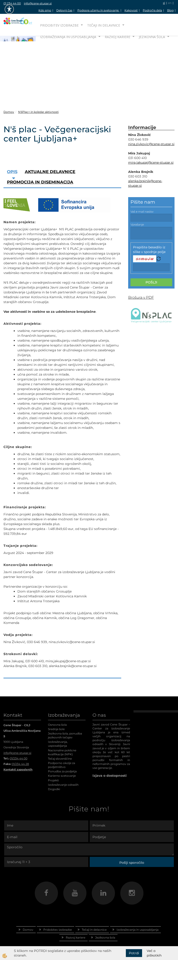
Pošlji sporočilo (131, 863)
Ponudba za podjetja (62, 771)
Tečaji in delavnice (103, 25)
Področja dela (152, 10)
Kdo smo (44, 10)
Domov (8, 112)
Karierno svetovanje (62, 775)
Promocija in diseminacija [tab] (40, 182)
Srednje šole (56, 729)
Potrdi (134, 953)
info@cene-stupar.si (38, 3)
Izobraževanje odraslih (63, 784)
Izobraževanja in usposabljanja (68, 37)
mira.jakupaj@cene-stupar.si (151, 162)
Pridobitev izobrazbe (59, 25)
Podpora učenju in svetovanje (98, 10)
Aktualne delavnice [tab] (50, 171)
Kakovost (131, 10)
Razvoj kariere (117, 37)
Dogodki (54, 789)
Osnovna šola (57, 724)
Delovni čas (64, 10)
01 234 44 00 (12, 3)
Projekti (53, 780)
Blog (170, 10)
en (170, 3)
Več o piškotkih (154, 953)
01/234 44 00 (18, 758)
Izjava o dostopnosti (109, 775)
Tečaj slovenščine (60, 758)
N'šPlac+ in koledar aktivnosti (38, 112)
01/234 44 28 (20, 764)
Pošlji (151, 282)
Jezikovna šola (152, 37)
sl (164, 3)
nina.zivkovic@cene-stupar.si (151, 144)
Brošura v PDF (141, 297)
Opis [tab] (12, 171)
